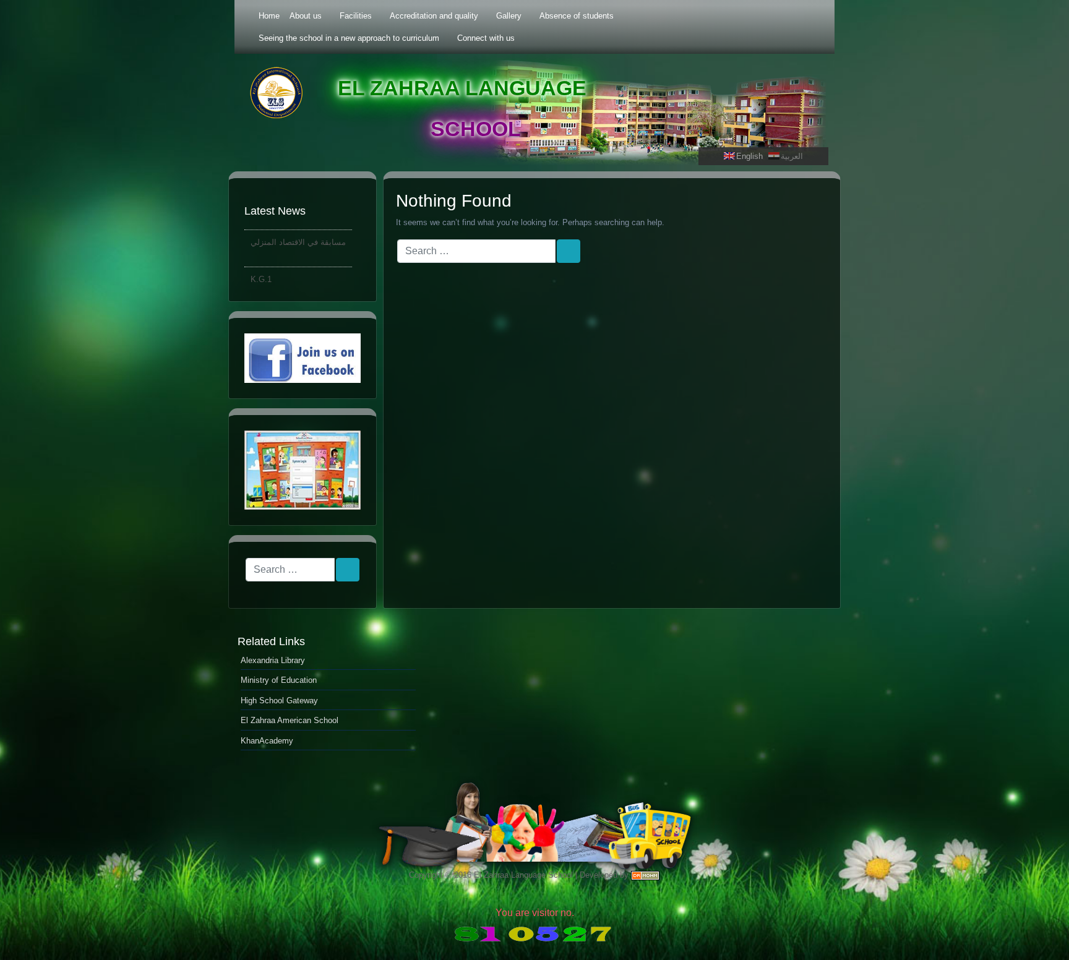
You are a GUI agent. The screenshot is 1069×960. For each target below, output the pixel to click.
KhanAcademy (267, 740)
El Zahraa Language (462, 88)
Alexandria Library (273, 660)
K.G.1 (261, 272)
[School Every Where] (302, 470)
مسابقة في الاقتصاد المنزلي (298, 235)
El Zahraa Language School (523, 875)
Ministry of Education (279, 680)
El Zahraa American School (289, 720)
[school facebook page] (302, 358)
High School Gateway (279, 700)
